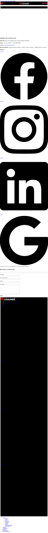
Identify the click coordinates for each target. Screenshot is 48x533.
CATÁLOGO (45, 3)
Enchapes (7, 520)
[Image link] (7, 300)
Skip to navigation (3, 0)
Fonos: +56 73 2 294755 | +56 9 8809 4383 (11, 303)
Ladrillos (6, 518)
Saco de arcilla (8, 526)
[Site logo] (24, 5)
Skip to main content (11, 0)
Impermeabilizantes (8, 525)
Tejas (6, 519)
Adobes (6, 523)
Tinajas (6, 524)
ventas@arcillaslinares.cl (9, 45)
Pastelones (7, 521)
